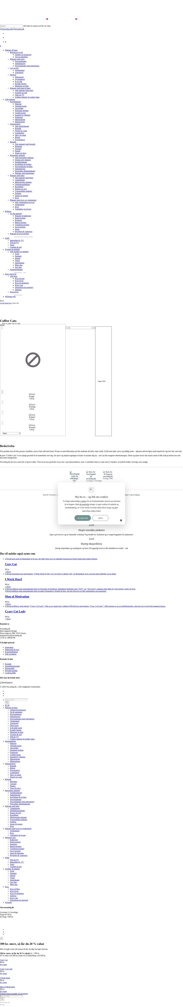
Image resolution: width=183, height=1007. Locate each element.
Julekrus (13, 896)
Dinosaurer (14, 726)
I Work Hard (5, 978)
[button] (23, 236)
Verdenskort (14, 721)
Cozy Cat (3, 960)
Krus (9, 303)
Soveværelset (15, 851)
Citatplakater (15, 808)
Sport (12, 864)
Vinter (12, 878)
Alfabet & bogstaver (18, 710)
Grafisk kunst (15, 755)
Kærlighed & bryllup (18, 797)
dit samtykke (85, 504)
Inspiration (9, 647)
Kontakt (8, 664)
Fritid (7, 858)
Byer (12, 826)
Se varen (3, 964)
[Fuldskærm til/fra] (3, 1002)
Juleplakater (14, 880)
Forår (12, 871)
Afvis (100, 518)
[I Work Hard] (60, 574)
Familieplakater (16, 793)
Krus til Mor (15, 889)
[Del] (6, 1002)
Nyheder (8, 902)
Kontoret (13, 844)
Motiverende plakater (18, 817)
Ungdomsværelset (17, 849)
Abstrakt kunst (15, 746)
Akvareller (14, 748)
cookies (83, 501)
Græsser (13, 784)
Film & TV (14, 737)
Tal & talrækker (16, 712)
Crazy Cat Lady (6, 969)
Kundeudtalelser (11, 652)
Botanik (13, 766)
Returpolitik (9, 668)
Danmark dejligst (16, 750)
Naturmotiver (10, 764)
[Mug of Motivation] (70, 590)
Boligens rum (10, 837)
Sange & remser (16, 824)
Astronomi (14, 723)
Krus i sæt (14, 898)
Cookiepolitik (10, 673)
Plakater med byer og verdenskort (18, 829)
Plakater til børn (11, 708)
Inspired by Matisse (17, 757)
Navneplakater (15, 714)
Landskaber (14, 773)
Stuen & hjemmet (17, 853)
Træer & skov (15, 788)
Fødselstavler (15, 717)
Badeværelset (15, 842)
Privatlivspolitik (11, 671)
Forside (2, 303)
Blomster (13, 782)
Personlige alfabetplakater (20, 804)
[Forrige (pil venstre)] (1, 1004)
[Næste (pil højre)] (3, 1004)
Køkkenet (14, 840)
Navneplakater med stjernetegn (22, 719)
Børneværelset (15, 846)
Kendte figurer (15, 730)
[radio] (33, 360)
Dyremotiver (15, 770)
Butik (6, 303)
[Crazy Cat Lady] (85, 606)
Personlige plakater (12, 790)
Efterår (12, 876)
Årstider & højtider (12, 869)
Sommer (13, 873)
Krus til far (14, 891)
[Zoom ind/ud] (1, 1002)
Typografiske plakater (18, 820)
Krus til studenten (17, 893)
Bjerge (12, 768)
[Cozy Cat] (51, 559)
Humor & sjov (15, 813)
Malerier (13, 743)
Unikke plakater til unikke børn (22, 739)
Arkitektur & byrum (18, 835)
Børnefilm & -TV (17, 862)
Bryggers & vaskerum (18, 855)
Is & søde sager (16, 728)
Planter (12, 786)
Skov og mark (15, 775)
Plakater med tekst (12, 806)
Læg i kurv (102, 381)
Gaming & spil (16, 735)
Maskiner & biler (16, 732)
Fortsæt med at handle (8, 994)
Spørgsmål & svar (12, 650)
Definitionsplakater (17, 811)
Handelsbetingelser (12, 666)
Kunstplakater (10, 741)
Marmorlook (15, 759)
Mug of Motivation (7, 987)
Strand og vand (16, 777)
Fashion (13, 822)
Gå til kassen (23, 994)
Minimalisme (15, 761)
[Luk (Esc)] (8, 1002)
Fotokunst (14, 752)
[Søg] (7, 702)
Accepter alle (83, 518)
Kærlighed (14, 815)
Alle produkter (10, 654)
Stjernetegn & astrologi (19, 900)
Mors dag (13, 885)
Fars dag (13, 882)
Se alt (7, 705)
